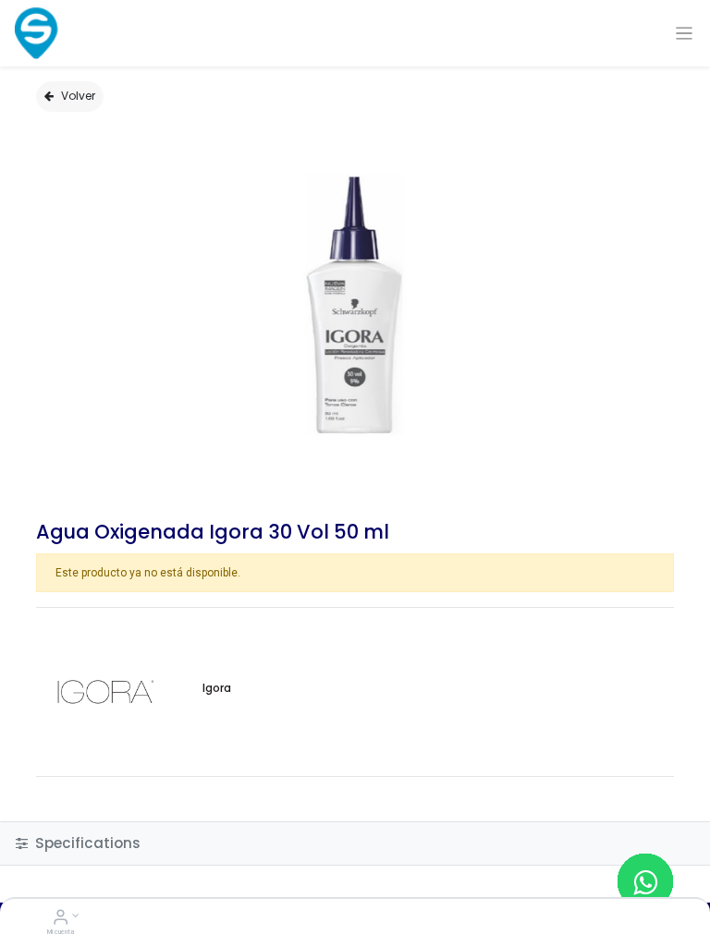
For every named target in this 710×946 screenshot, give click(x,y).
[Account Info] (60, 919)
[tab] (355, 843)
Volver (78, 95)
